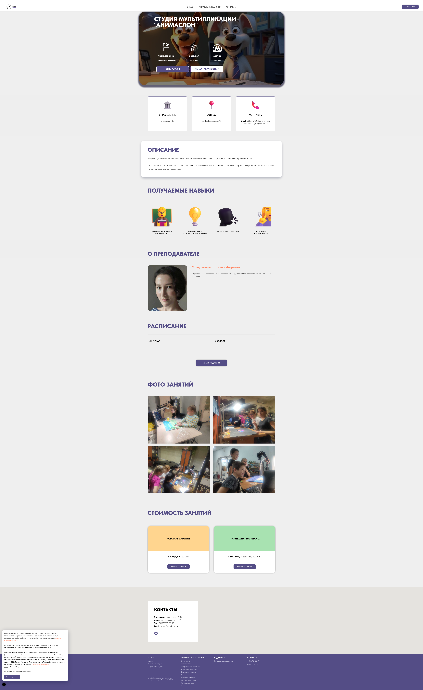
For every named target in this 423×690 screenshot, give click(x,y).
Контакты (231, 7)
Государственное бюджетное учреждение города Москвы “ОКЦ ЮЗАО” (161, 679)
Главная (150, 661)
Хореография (185, 661)
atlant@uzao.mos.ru (253, 664)
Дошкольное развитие (188, 672)
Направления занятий (210, 7)
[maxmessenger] (156, 633)
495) (250, 661)
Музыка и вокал (186, 664)
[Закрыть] (4, 684)
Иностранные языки (187, 683)
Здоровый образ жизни (188, 680)
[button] (410, 7)
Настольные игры (187, 686)
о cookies (28, 671)
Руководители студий (155, 664)
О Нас (190, 7)
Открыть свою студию (155, 667)
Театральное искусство (189, 669)
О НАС (151, 658)
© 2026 (150, 678)
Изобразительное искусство (190, 667)
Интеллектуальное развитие (190, 675)
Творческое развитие (188, 678)
